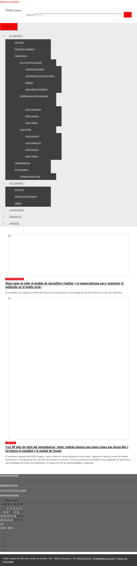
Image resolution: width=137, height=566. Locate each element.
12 (18, 512)
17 (11, 516)
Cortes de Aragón (34, 69)
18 (15, 516)
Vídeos (18, 203)
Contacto (15, 216)
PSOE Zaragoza (33, 109)
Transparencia (22, 163)
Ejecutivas (25, 129)
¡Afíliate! (14, 223)
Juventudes (16, 210)
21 (1, 520)
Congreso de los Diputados (39, 76)
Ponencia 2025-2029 (30, 176)
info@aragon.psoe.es (103, 558)
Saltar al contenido (9, 1)
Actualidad (16, 183)
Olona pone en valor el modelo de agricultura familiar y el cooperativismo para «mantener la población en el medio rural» (64, 285)
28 (1, 524)
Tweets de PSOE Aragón (13, 490)
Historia (19, 42)
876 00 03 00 (84, 558)
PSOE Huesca (31, 116)
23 (8, 520)
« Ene (3, 527)
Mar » (11, 527)
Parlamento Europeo (36, 89)
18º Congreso (22, 170)
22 (5, 520)
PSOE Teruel (31, 123)
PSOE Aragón (32, 136)
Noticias (19, 190)
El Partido (15, 36)
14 (1, 516)
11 (15, 512)
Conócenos (21, 56)
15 (5, 516)
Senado (29, 83)
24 (11, 520)
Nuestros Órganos (25, 49)
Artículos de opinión (26, 196)
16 (8, 516)
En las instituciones (31, 62)
